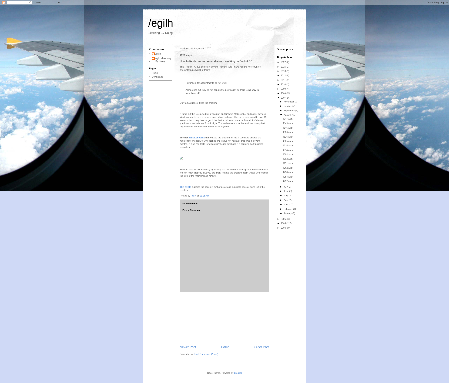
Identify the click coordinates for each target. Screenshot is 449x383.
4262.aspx (288, 167)
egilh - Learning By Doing (163, 59)
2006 (283, 219)
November (289, 101)
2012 (283, 75)
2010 (283, 84)
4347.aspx (288, 119)
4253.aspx (288, 176)
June (286, 191)
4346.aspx (288, 127)
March (287, 204)
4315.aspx (288, 145)
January (288, 213)
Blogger (238, 373)
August (287, 115)
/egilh (160, 23)
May (286, 195)
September (289, 110)
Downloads (157, 76)
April (286, 200)
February (288, 209)
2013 (283, 71)
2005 (283, 223)
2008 (283, 93)
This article (185, 187)
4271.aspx (288, 163)
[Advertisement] (224, 318)
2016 (283, 66)
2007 (283, 97)
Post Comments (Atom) (206, 354)
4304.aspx (288, 154)
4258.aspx (288, 172)
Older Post (261, 347)
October (288, 106)
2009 (283, 89)
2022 (283, 62)
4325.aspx (288, 141)
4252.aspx (288, 181)
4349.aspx (288, 123)
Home (225, 347)
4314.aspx (288, 150)
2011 (283, 80)
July (286, 186)
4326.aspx (288, 132)
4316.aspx (288, 136)
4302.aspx (288, 159)
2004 (283, 228)
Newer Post (188, 347)
